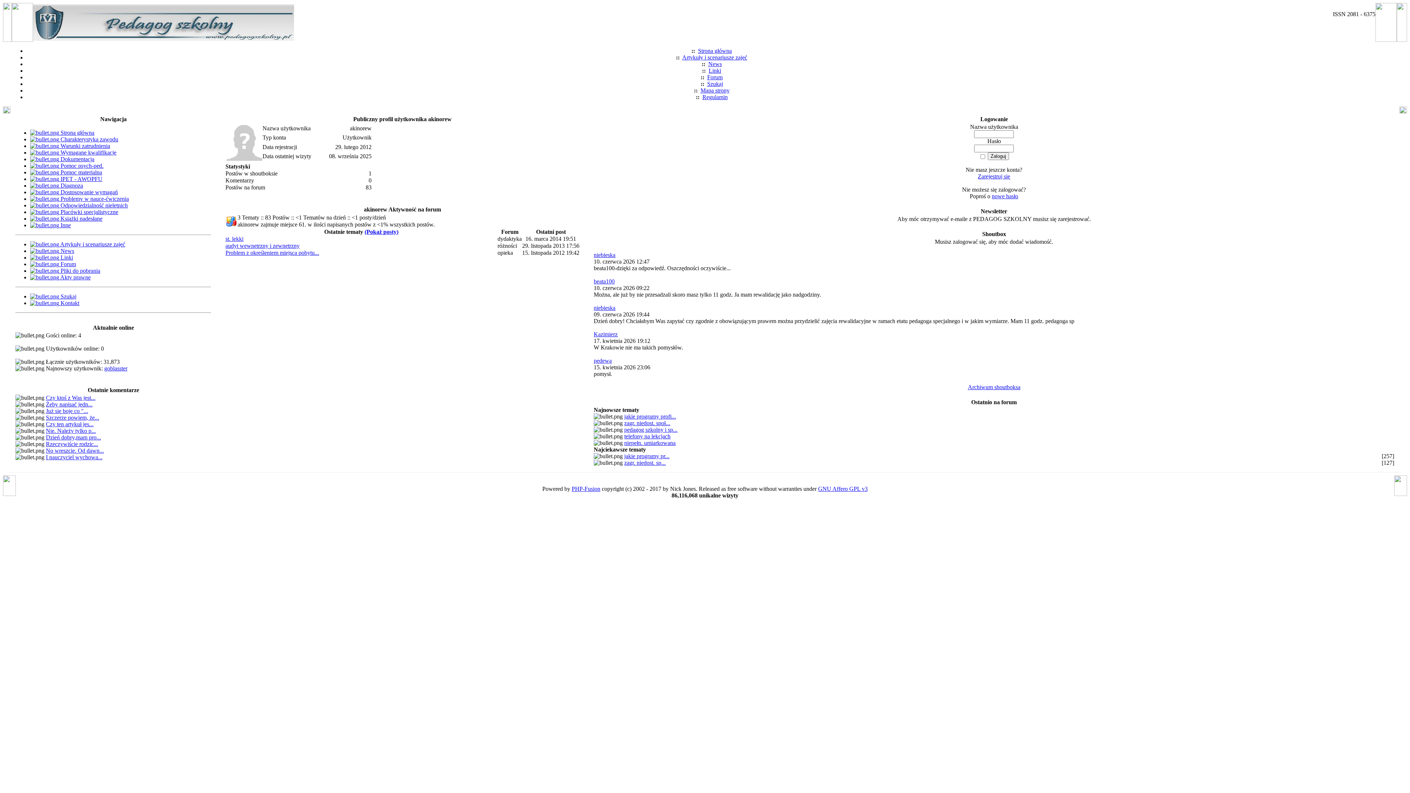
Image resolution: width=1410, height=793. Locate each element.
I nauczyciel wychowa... (74, 457)
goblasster (115, 368)
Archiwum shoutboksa (994, 387)
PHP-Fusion (586, 489)
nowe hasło (1005, 196)
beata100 (604, 281)
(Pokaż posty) (381, 232)
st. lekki (234, 239)
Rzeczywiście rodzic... (72, 444)
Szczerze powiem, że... (72, 417)
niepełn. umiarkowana (650, 443)
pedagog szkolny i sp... (650, 430)
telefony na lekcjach (647, 436)
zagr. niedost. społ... (647, 423)
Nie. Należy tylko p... (71, 431)
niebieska (604, 255)
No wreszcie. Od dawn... (75, 451)
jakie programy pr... (646, 456)
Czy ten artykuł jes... (70, 424)
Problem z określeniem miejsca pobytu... (272, 253)
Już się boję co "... (67, 411)
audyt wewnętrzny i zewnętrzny (262, 246)
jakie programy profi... (650, 416)
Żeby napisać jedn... (69, 404)
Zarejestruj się (994, 176)
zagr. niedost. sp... (645, 463)
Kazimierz (606, 334)
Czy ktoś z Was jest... (70, 398)
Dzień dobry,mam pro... (73, 437)
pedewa (603, 361)
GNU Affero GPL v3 (843, 489)
